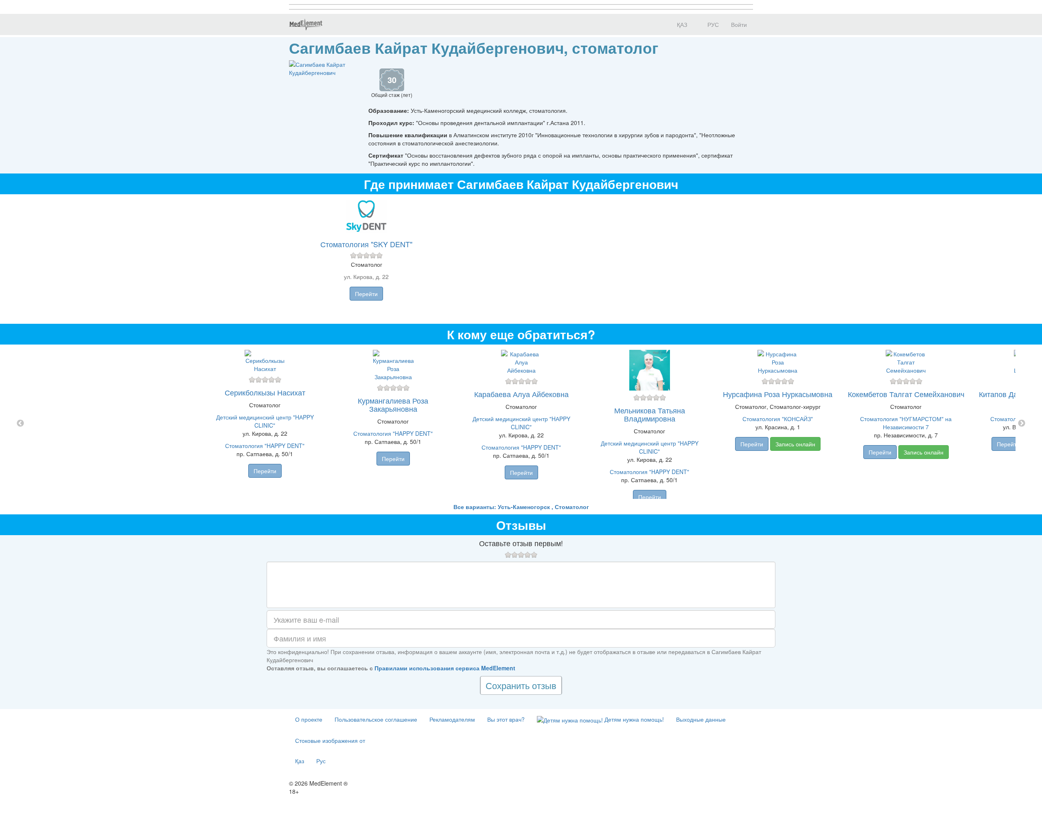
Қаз (299, 761)
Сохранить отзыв (521, 685)
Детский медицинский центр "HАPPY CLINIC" (265, 421)
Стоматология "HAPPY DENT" (264, 445)
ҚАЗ (681, 24)
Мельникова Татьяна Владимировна (649, 414)
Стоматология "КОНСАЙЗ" (777, 419)
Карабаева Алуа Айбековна (521, 394)
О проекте (308, 719)
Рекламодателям (452, 719)
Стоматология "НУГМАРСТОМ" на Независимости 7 (906, 423)
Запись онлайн (795, 444)
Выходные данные (701, 719)
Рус (321, 761)
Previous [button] (20, 423)
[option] (521, 423)
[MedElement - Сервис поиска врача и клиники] (305, 24)
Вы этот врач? (506, 719)
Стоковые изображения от (330, 740)
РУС (712, 24)
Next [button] (1022, 423)
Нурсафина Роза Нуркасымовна (777, 394)
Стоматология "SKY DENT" (366, 244)
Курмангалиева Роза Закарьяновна (393, 404)
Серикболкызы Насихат (265, 392)
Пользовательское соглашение (376, 719)
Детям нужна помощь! (633, 719)
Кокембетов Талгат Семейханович (906, 394)
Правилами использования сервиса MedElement (444, 668)
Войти (739, 24)
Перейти (366, 294)
